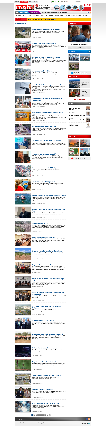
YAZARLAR (71, 103)
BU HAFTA (79, 99)
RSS (33, 419)
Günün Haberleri (24, 1)
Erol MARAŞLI (76, 119)
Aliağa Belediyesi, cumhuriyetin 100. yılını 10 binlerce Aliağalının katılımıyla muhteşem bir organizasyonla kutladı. (48, 349)
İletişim (28, 419)
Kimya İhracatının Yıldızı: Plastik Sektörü (42, 19)
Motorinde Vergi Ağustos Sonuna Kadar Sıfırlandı (56, 12)
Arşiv (30, 1)
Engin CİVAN (77, 114)
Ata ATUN (75, 108)
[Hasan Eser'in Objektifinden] (74, 66)
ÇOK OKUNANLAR (73, 76)
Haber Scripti (85, 423)
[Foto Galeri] (24, 12)
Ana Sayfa (17, 1)
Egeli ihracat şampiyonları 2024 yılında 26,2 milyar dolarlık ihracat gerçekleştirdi (46, 169)
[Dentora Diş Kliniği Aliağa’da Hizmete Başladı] (74, 58)
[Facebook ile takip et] (88, 12)
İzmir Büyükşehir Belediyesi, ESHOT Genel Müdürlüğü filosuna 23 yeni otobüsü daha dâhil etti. (49, 295)
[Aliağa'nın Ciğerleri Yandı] (85, 143)
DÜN (84, 99)
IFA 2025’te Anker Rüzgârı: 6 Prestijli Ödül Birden (79, 44)
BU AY (75, 99)
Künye (24, 419)
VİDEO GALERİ (72, 136)
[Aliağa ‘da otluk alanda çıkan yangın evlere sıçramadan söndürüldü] (74, 143)
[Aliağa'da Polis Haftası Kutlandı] (85, 152)
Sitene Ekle (35, 1)
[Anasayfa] (17, 12)
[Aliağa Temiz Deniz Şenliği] (85, 58)
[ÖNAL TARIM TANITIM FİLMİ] (74, 152)
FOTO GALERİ (72, 51)
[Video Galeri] (34, 12)
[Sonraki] (50, 415)
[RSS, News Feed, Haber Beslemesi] (90, 12)
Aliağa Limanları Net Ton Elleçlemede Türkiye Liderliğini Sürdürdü (85, 83)
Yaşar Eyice (73, 125)
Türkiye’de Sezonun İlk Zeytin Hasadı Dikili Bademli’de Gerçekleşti (84, 93)
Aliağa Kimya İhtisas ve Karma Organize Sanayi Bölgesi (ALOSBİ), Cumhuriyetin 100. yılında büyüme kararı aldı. (46, 377)
